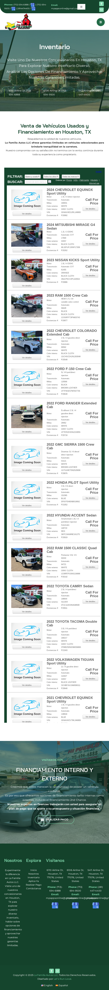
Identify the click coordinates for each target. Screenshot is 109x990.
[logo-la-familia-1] (18, 14)
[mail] (101, 9)
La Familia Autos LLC (46, 975)
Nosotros (33, 873)
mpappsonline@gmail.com (65, 8)
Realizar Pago (33, 884)
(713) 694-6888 (21, 4)
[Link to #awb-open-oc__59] (101, 22)
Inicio (33, 870)
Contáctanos (33, 888)
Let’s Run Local (62, 979)
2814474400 (23, 8)
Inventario (34, 877)
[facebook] (101, 4)
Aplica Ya (34, 881)
